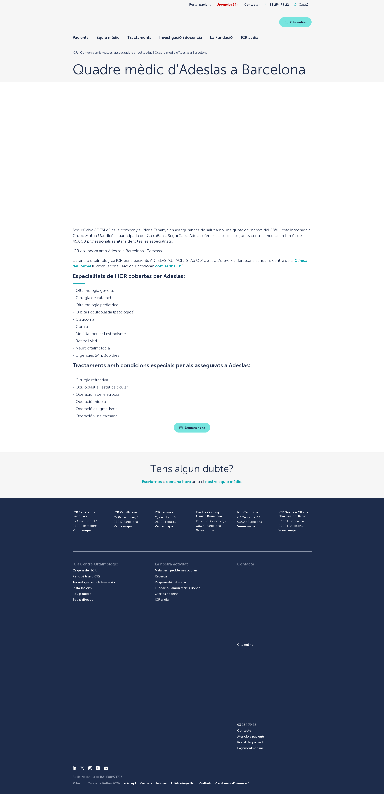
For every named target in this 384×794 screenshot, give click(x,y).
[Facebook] (98, 769)
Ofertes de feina (166, 593)
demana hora (178, 481)
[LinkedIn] (74, 769)
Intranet (161, 783)
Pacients (80, 37)
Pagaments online (250, 748)
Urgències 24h (227, 4)
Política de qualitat (183, 783)
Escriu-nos (152, 481)
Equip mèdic (107, 37)
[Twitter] (82, 769)
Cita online (298, 22)
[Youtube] (106, 769)
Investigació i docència (180, 37)
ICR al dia (249, 37)
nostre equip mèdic (223, 481)
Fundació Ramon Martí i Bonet (177, 588)
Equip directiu (83, 599)
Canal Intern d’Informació (232, 783)
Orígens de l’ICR (85, 570)
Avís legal (130, 783)
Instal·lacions (82, 588)
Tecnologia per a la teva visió (94, 582)
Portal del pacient (250, 742)
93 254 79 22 (279, 4)
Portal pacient (200, 4)
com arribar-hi (168, 266)
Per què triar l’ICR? (86, 576)
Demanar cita (195, 427)
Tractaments (139, 37)
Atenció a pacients (251, 736)
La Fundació (221, 37)
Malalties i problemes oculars (176, 570)
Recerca (161, 576)
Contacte (244, 730)
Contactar (252, 4)
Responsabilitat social (171, 582)
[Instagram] (90, 769)
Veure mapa (82, 530)
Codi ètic (205, 783)
